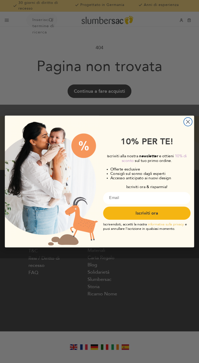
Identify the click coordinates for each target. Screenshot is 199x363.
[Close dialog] (188, 122)
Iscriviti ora (147, 213)
